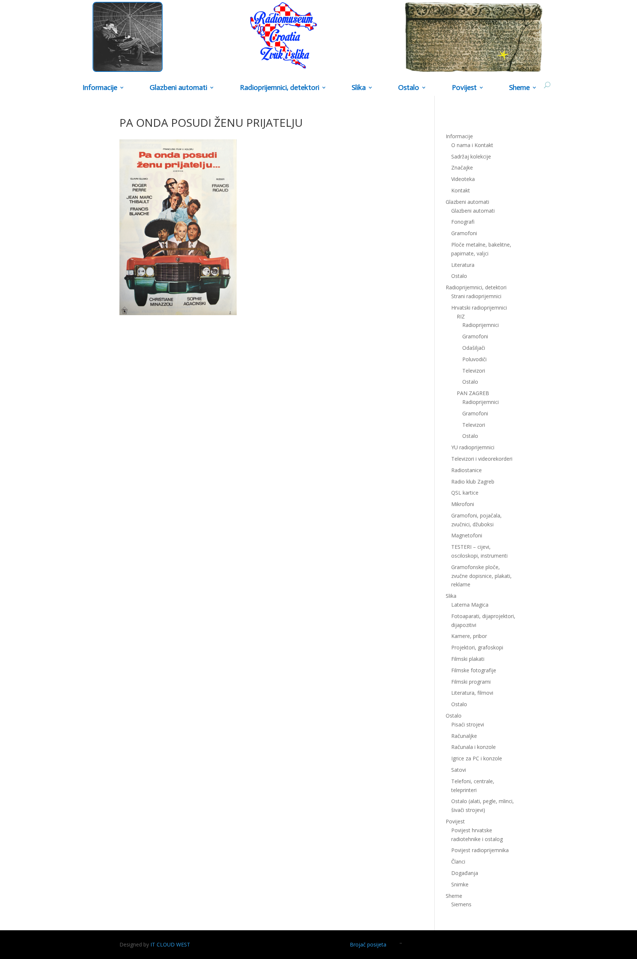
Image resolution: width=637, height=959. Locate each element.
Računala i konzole (473, 746)
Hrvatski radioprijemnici (479, 307)
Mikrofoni (462, 504)
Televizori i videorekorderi (481, 458)
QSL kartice (464, 492)
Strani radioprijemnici (476, 296)
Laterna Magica (469, 604)
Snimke (460, 884)
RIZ (461, 316)
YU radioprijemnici (472, 447)
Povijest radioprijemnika (480, 850)
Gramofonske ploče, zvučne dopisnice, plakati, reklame (481, 576)
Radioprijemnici (480, 324)
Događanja (464, 872)
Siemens (461, 904)
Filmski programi (471, 681)
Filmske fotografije (473, 670)
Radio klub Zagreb (472, 481)
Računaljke (464, 735)
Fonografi (462, 221)
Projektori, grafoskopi (477, 647)
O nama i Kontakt (472, 145)
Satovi (458, 769)
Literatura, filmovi (472, 692)
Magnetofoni (466, 535)
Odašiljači (473, 347)
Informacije (100, 87)
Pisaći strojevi (467, 724)
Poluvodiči (474, 359)
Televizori (473, 370)
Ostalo (470, 381)
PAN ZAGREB (473, 393)
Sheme (519, 87)
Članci (458, 861)
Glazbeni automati (473, 210)
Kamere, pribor (469, 635)
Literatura (462, 264)
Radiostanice (466, 470)
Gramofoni (464, 233)
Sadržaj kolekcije (471, 156)
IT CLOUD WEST (170, 944)
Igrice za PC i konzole (476, 758)
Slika (359, 87)
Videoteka (463, 178)
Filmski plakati (467, 658)
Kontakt (460, 190)
